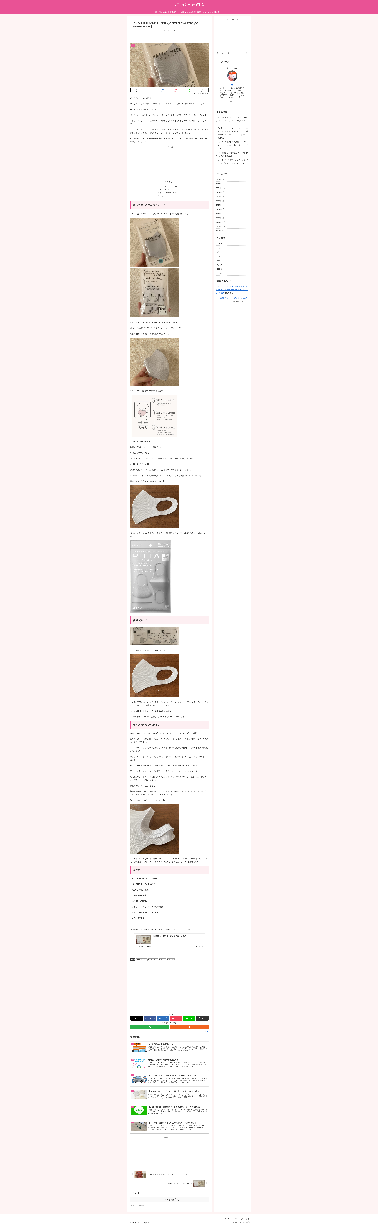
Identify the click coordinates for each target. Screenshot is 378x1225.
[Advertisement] (169, 36)
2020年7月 (220, 196)
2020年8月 (220, 192)
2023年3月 (220, 179)
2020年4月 (220, 205)
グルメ (219, 252)
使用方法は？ (164, 189)
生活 (133, 959)
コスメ (219, 256)
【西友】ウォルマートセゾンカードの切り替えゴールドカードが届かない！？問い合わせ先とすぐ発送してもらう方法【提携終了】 (232, 133)
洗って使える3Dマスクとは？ (170, 186)
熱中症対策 (172, 959)
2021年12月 (220, 188)
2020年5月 (220, 201)
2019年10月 (220, 231)
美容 (218, 261)
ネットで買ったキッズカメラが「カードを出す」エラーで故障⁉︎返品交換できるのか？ (232, 121)
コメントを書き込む (169, 1199)
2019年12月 (220, 222)
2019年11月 (220, 226)
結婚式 (219, 265)
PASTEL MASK (142, 959)
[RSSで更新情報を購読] (189, 1027)
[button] (202, 90)
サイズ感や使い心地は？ (168, 193)
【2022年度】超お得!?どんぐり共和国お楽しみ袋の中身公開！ (232, 154)
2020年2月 (220, 214)
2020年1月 (220, 218)
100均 (219, 269)
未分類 (219, 243)
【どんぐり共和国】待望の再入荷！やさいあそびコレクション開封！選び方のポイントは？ (232, 145)
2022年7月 (220, 184)
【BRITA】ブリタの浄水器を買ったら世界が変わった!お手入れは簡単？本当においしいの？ (232, 290)
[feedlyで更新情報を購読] (149, 1027)
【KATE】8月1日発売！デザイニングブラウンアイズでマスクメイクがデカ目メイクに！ (232, 163)
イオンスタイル (153, 959)
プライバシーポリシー (232, 1219)
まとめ (162, 196)
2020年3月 (220, 209)
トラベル (220, 273)
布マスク (163, 959)
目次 (166, 182)
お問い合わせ (245, 1219)
